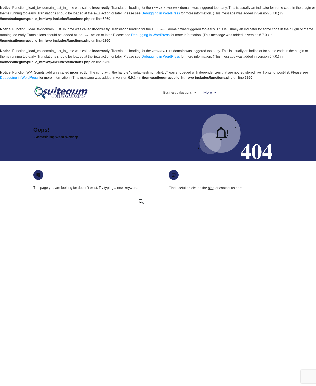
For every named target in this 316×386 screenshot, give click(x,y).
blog (211, 188)
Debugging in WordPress (160, 13)
